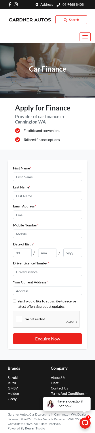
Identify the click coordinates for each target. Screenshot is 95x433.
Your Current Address (30, 282)
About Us (58, 377)
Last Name (21, 187)
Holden (13, 393)
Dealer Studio (35, 428)
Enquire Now (47, 338)
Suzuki (13, 377)
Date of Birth (23, 244)
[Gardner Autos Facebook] (11, 4)
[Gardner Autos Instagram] (17, 4)
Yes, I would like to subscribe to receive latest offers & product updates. (46, 303)
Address (46, 4)
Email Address (24, 206)
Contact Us (59, 388)
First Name (22, 168)
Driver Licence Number (31, 263)
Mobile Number (25, 225)
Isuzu (12, 383)
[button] (85, 36)
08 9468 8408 (73, 4)
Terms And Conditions (68, 393)
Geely (12, 399)
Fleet (55, 383)
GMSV (13, 388)
